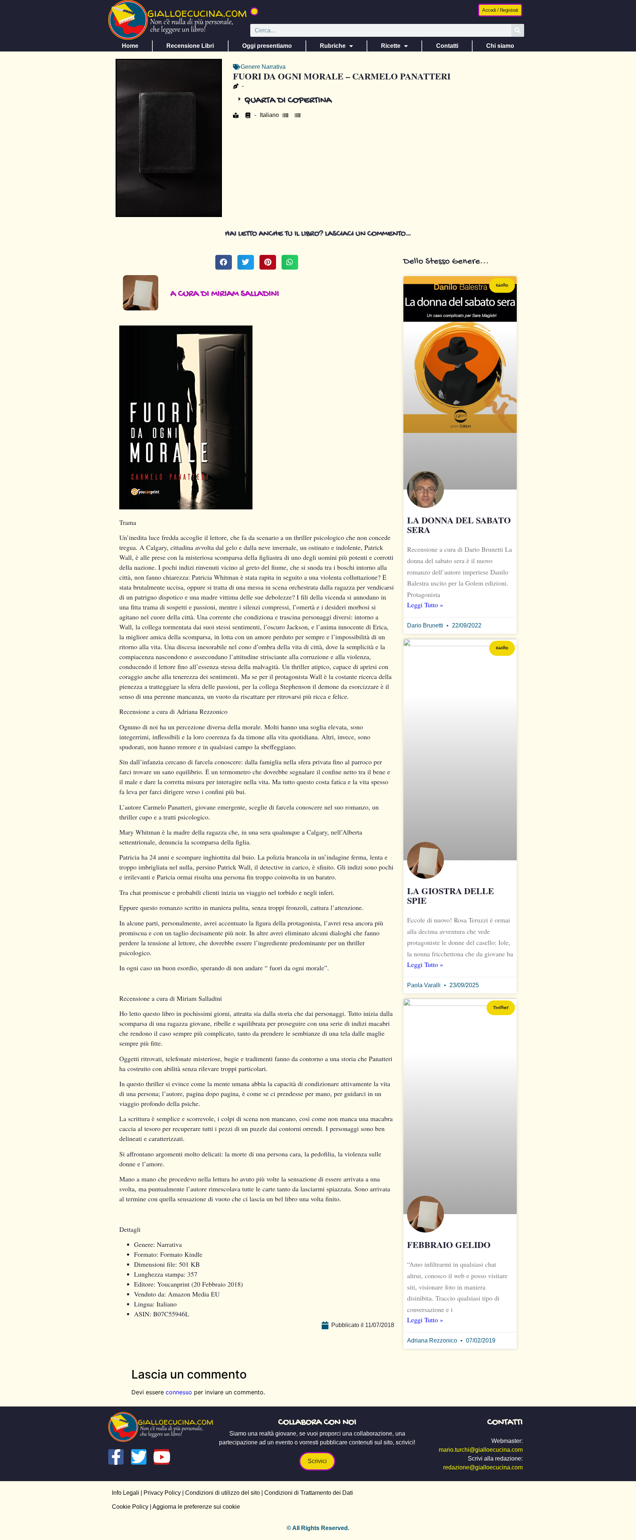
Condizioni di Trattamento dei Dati (308, 1493)
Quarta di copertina (288, 100)
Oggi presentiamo (267, 46)
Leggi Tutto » (425, 604)
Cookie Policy (130, 1507)
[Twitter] (138, 1457)
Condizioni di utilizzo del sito (222, 1493)
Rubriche (333, 46)
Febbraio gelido (449, 1244)
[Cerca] (517, 30)
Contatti (447, 46)
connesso (179, 1392)
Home (130, 46)
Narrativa (274, 67)
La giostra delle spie (450, 895)
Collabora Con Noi (317, 1422)
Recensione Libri (190, 46)
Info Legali (125, 1493)
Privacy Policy (162, 1493)
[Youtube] (161, 1457)
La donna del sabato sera (459, 524)
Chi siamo (500, 46)
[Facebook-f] (116, 1457)
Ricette (390, 46)
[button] (254, 11)
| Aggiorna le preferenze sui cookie (194, 1507)
